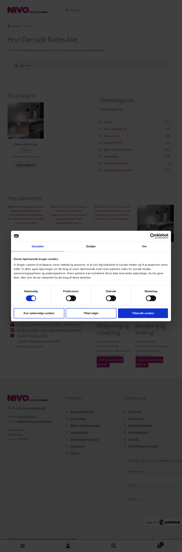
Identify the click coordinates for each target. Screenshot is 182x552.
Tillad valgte (91, 313)
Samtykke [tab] (38, 246)
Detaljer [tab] (91, 246)
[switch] (71, 298)
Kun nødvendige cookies (39, 313)
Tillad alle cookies (143, 313)
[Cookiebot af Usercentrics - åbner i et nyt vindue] (152, 236)
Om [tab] (144, 246)
